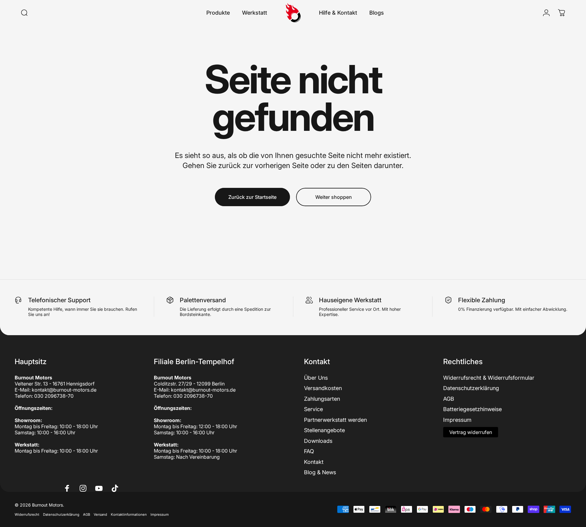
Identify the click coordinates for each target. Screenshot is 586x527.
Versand (100, 514)
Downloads (318, 441)
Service (313, 409)
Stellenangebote (324, 430)
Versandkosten (323, 388)
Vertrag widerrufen (470, 432)
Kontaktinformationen (129, 514)
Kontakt (314, 462)
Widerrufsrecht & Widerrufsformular (488, 378)
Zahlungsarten (322, 399)
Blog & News (320, 472)
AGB (448, 399)
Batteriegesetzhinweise (472, 409)
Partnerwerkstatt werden (335, 420)
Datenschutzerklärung (471, 388)
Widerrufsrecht (27, 514)
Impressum (457, 420)
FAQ (309, 451)
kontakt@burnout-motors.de (64, 390)
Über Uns (316, 378)
